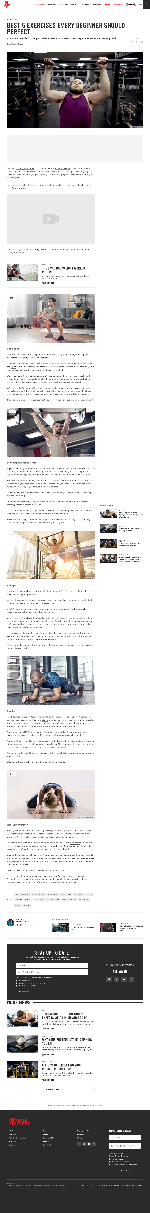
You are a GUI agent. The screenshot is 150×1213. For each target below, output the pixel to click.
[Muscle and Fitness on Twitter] (116, 979)
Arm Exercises (76, 925)
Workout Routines (48, 265)
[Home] (7, 7)
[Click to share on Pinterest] (142, 42)
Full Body (18, 900)
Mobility (10, 830)
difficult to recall (62, 168)
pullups (27, 591)
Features (85, 4)
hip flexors (75, 842)
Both (36, 977)
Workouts (40, 4)
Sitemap (80, 1138)
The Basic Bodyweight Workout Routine (64, 270)
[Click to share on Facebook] (131, 42)
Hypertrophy (38, 900)
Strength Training (69, 900)
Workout (27, 905)
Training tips (84, 900)
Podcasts (46, 1141)
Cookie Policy (119, 1185)
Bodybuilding (66, 894)
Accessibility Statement (134, 1185)
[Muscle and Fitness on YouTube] (124, 979)
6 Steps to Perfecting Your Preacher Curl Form (130, 544)
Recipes (12, 1145)
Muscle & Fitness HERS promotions (31, 983)
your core (37, 855)
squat (13, 367)
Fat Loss (90, 894)
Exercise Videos (49, 1138)
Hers (118, 4)
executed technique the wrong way (71, 171)
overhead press (18, 480)
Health (27, 900)
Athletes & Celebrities (69, 4)
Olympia (130, 4)
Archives (80, 1134)
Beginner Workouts (22, 894)
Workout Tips (12, 19)
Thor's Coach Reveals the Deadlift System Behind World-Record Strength (130, 559)
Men (41, 977)
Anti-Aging (97, 4)
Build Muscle (79, 894)
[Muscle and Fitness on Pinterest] (131, 979)
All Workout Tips (50, 1089)
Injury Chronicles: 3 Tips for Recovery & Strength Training (130, 928)
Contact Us (84, 1185)
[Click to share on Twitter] (136, 42)
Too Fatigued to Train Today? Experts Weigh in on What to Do (131, 515)
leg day (81, 354)
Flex (107, 4)
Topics (45, 1131)
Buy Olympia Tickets (85, 1131)
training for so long (25, 168)
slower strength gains (29, 174)
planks (45, 720)
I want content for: (23, 977)
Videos (45, 1134)
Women (49, 977)
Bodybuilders (53, 894)
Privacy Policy (107, 1185)
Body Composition (38, 894)
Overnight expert (52, 900)
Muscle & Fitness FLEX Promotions (31, 986)
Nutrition (52, 4)
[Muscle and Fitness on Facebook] (109, 979)
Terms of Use (95, 1185)
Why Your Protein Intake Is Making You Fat (130, 529)
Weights (18, 905)
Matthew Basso (16, 44)
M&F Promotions (24, 980)
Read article (48, 283)
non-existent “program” (59, 174)
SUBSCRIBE (24, 991)
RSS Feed (47, 1145)
